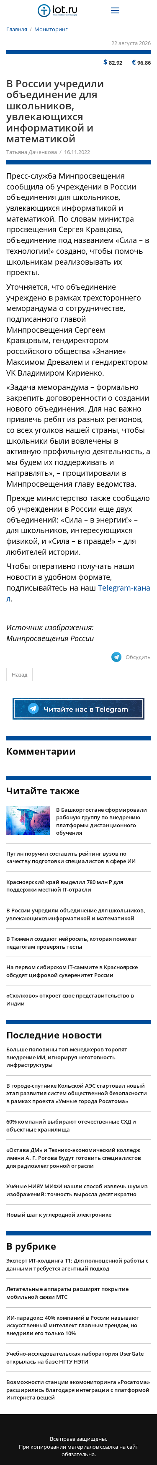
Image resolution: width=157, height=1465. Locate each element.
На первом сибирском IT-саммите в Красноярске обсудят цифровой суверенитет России (72, 971)
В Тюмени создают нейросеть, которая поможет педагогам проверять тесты (71, 942)
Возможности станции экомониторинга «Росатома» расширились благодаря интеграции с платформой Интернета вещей (78, 1389)
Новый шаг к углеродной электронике (58, 1214)
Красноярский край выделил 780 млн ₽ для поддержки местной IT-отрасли (64, 886)
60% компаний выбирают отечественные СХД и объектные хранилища (71, 1125)
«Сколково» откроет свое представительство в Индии (70, 999)
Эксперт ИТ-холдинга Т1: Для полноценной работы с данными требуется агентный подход (77, 1264)
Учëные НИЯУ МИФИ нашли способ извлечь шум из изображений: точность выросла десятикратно (77, 1190)
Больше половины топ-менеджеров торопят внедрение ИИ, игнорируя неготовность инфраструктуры (66, 1057)
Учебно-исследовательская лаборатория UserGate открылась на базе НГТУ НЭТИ (75, 1357)
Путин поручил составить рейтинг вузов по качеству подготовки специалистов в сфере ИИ (71, 857)
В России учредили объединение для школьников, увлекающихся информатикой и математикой (75, 914)
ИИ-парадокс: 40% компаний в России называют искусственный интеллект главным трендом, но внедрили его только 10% (72, 1325)
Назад (19, 674)
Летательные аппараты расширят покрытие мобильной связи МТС (67, 1293)
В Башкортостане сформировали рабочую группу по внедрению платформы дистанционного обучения (101, 821)
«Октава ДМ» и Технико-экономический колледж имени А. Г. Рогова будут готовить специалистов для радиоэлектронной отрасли (73, 1157)
